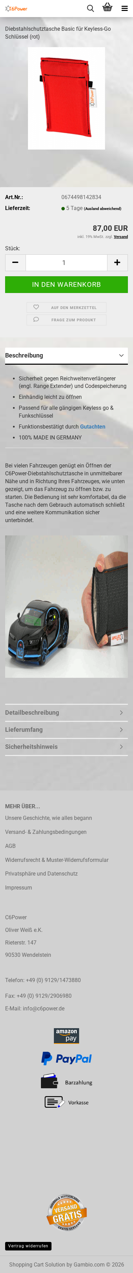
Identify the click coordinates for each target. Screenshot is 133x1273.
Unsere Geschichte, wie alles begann (48, 818)
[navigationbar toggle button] (124, 8)
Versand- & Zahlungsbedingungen (46, 832)
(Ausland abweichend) (102, 209)
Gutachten (92, 426)
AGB (10, 846)
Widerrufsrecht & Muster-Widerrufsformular (56, 860)
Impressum (18, 887)
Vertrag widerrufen (28, 1246)
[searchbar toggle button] (90, 8)
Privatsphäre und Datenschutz (41, 873)
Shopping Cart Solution (37, 1264)
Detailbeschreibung (32, 712)
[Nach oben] (114, 1262)
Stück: (12, 248)
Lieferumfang (24, 729)
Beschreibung (24, 355)
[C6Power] (13, 8)
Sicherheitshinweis (31, 746)
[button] (15, 262)
